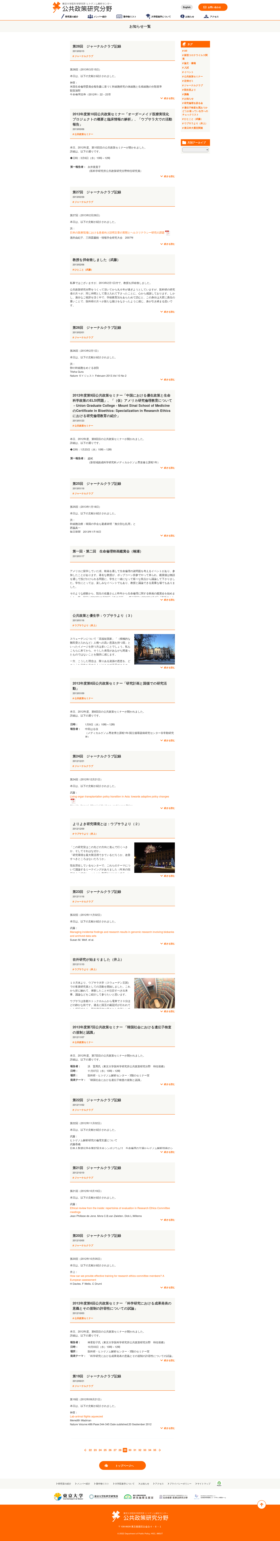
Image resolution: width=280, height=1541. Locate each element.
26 (110, 1450)
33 (144, 1450)
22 (90, 1450)
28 (120, 1450)
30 (129, 1450)
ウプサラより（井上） (86, 625)
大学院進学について (125, 1483)
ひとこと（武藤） (84, 269)
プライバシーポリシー (180, 1483)
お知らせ (144, 1483)
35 (154, 1450)
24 (100, 1450)
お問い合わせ (214, 7)
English (187, 7)
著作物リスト (102, 1483)
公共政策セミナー (84, 134)
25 (105, 1450)
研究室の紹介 (64, 1483)
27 (115, 1450)
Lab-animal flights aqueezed (86, 1416)
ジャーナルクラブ (84, 56)
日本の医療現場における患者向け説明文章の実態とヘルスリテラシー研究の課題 (117, 232)
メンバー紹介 (83, 1483)
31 (134, 1450)
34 (149, 1450)
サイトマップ (203, 1483)
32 (139, 1450)
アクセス (159, 1483)
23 (95, 1450)
